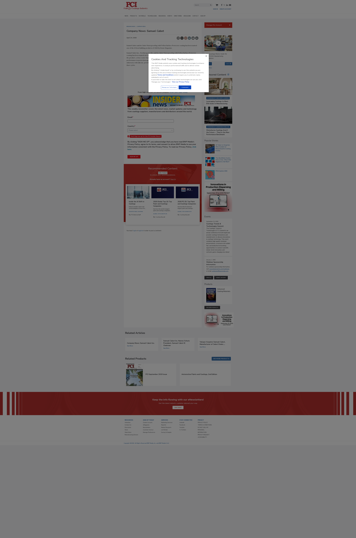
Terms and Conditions (165, 75)
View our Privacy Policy (180, 82)
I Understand (184, 87)
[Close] (206, 56)
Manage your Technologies (169, 87)
